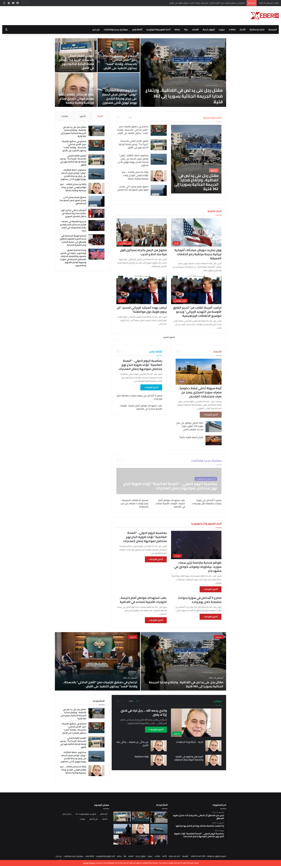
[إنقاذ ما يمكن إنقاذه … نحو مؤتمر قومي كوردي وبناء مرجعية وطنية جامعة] (152, 90)
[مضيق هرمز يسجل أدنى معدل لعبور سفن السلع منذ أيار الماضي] (88, 72)
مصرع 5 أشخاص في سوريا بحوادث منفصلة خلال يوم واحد (139, 397)
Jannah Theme (89, 863)
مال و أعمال (93, 819)
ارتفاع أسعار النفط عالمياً (191, 437)
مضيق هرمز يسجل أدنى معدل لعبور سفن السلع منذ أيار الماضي (89, 99)
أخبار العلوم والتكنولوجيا (158, 29)
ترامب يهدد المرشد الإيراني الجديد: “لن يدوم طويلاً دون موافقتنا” (142, 309)
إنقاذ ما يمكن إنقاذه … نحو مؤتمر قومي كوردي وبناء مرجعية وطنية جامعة (153, 98)
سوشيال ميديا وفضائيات (116, 29)
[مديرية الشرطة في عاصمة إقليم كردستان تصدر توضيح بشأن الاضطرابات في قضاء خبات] (96, 225)
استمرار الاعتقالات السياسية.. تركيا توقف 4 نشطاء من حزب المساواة (134, 503)
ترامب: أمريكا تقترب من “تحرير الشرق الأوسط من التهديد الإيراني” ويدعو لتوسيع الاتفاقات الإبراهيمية (197, 311)
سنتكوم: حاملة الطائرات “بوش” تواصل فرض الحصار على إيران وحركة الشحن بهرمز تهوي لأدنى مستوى (196, 96)
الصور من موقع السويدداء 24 (86, 814)
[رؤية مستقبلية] (159, 760)
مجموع (218, 637)
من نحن (96, 29)
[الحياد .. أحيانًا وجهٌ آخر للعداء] (213, 745)
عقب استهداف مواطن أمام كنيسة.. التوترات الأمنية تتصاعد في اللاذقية (141, 407)
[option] (140, 661)
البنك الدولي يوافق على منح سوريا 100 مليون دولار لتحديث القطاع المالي (189, 426)
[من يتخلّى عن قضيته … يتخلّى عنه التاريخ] (159, 745)
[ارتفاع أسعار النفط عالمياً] (213, 440)
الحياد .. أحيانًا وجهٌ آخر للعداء (189, 742)
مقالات (232, 29)
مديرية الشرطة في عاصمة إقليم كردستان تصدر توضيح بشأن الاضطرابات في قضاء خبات (73, 226)
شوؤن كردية (209, 29)
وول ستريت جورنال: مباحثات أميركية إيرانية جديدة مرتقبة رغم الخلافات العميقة (197, 254)
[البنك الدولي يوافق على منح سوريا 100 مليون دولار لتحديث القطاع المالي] (213, 426)
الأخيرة (100, 116)
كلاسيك (104, 819)
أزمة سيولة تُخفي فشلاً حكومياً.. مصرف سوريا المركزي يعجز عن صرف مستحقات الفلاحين (200, 392)
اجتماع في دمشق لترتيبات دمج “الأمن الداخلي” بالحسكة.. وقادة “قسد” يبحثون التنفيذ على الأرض (196, 62)
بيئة (186, 29)
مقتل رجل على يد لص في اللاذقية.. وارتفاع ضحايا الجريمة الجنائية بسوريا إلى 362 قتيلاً (73, 131)
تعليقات (64, 116)
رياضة (177, 29)
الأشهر (83, 116)
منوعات (82, 819)
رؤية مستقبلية (141, 756)
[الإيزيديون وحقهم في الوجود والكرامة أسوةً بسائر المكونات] (213, 760)
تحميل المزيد (169, 337)
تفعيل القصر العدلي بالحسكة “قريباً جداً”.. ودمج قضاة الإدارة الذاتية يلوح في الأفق (212, 3)
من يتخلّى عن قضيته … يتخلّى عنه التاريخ (132, 743)
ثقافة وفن (137, 29)
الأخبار (242, 29)
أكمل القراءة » (210, 415)
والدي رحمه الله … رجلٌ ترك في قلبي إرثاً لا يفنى (143, 712)
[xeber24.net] (265, 15)
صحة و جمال (66, 814)
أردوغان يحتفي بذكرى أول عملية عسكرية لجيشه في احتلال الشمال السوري (73, 213)
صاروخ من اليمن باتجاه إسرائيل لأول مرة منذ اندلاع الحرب (143, 252)
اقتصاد (195, 29)
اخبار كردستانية (257, 29)
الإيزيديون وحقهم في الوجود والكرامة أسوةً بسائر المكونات (188, 758)
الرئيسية (272, 29)
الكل (130, 117)
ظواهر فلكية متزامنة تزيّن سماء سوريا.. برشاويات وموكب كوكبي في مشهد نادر (197, 566)
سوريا (222, 29)
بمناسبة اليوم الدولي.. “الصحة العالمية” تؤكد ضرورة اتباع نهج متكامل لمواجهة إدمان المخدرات (140, 365)
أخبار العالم (103, 814)
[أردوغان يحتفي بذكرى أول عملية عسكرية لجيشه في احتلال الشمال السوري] (96, 213)
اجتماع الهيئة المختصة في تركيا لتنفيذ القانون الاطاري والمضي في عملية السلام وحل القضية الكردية (73, 240)
